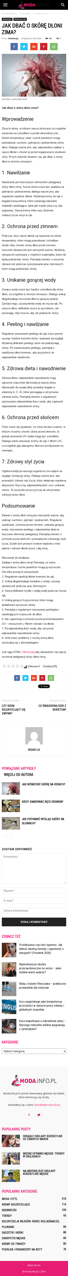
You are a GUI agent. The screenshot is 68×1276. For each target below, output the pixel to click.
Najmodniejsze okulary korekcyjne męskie (39, 1172)
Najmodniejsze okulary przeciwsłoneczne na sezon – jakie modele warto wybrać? (40, 968)
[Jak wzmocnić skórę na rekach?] (11, 788)
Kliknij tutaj (28, 651)
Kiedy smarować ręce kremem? (42, 801)
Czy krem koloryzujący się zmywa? (13, 709)
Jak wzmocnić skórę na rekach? (43, 784)
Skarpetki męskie (13, 1238)
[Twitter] (39, 1115)
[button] (63, 5)
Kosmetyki (7, 19)
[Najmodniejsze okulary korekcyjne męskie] (11, 1176)
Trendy (7, 1215)
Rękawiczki (9, 1210)
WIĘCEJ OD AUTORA (18, 774)
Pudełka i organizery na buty (22, 1249)
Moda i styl (10, 1199)
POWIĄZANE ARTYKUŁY (19, 768)
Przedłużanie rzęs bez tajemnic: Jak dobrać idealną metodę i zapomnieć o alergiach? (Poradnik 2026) (41, 949)
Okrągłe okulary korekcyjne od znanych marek (42, 1137)
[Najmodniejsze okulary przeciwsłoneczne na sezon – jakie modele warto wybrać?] (9, 969)
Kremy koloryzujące (16, 1204)
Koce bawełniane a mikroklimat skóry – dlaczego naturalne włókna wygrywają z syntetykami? (42, 1025)
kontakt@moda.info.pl (47, 1105)
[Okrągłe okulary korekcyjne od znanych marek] (11, 1141)
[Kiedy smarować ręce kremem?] (11, 806)
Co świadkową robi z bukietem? (52, 707)
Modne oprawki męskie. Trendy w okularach (44, 1155)
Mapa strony (34, 1265)
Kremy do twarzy (14, 1244)
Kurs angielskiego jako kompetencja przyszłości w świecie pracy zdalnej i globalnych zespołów (41, 1005)
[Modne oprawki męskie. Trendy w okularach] (11, 1158)
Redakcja (13, 38)
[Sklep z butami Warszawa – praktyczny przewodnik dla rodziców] (9, 989)
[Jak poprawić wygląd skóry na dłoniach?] (11, 823)
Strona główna (9, 13)
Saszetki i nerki (12, 1232)
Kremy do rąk (20, 19)
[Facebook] (29, 1115)
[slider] (13, 666)
